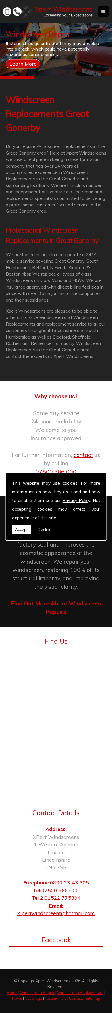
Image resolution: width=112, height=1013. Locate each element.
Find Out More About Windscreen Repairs (56, 607)
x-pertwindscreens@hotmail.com (56, 913)
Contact (76, 998)
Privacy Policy (76, 500)
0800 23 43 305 (69, 882)
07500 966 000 (56, 471)
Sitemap (93, 998)
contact (83, 454)
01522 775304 (63, 898)
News (17, 998)
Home (12, 992)
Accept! (21, 529)
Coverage (33, 998)
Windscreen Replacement (80, 992)
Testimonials (56, 998)
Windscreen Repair (37, 992)
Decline (44, 529)
